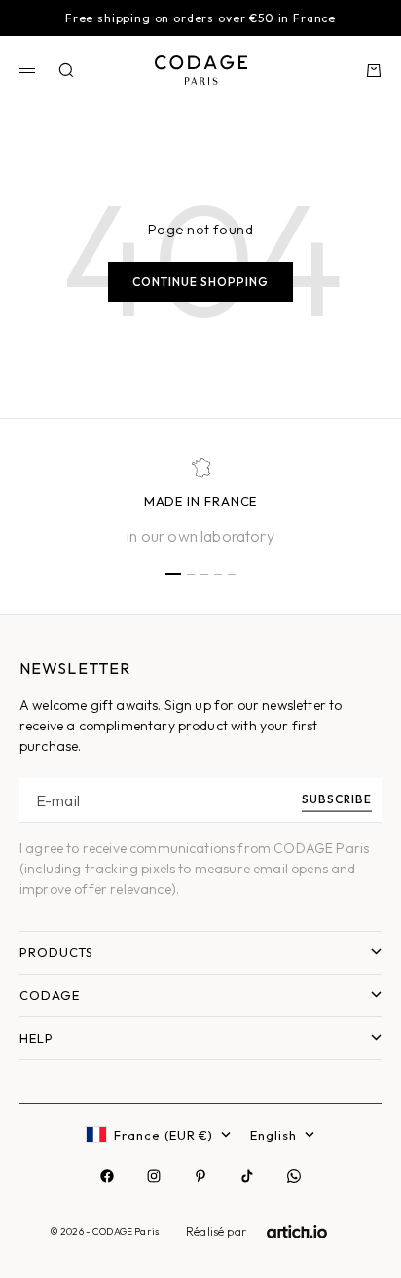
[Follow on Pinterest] (200, 1176)
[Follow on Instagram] (154, 1176)
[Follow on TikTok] (247, 1176)
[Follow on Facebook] (107, 1176)
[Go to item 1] (173, 574)
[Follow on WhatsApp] (294, 1176)
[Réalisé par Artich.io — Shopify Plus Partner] (297, 1232)
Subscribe (337, 798)
